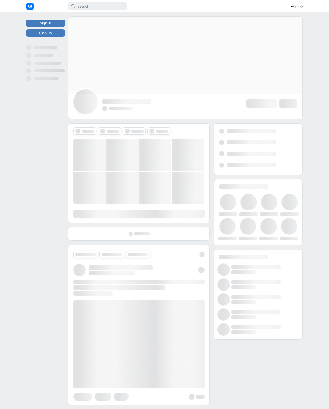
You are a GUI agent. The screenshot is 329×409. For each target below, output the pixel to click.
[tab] (84, 131)
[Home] (30, 6)
